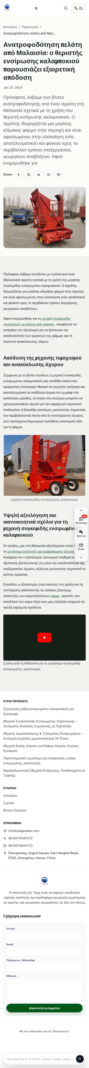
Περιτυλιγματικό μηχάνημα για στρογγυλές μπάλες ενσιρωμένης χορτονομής (39, 760)
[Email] (58, 175)
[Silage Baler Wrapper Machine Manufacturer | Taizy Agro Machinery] (7, 7)
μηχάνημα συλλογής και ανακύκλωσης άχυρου (41, 552)
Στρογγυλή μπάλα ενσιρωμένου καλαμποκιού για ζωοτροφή (38, 711)
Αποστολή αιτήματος (44, 1008)
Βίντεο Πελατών (14, 810)
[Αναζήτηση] (66, 8)
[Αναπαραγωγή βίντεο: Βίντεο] (44, 638)
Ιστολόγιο (10, 27)
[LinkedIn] (39, 175)
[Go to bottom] (81, 558)
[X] (29, 175)
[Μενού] (36, 8)
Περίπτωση (30, 27)
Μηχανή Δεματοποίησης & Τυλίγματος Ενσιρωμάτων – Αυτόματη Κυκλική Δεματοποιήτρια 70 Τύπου (43, 736)
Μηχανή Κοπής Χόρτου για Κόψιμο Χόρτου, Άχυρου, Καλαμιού (41, 748)
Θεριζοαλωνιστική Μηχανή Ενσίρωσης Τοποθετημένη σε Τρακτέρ (44, 773)
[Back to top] (81, 510)
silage (55, 596)
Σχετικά (8, 803)
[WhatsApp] (48, 175)
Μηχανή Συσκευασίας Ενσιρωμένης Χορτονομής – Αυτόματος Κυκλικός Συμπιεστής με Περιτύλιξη (40, 723)
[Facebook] (19, 175)
